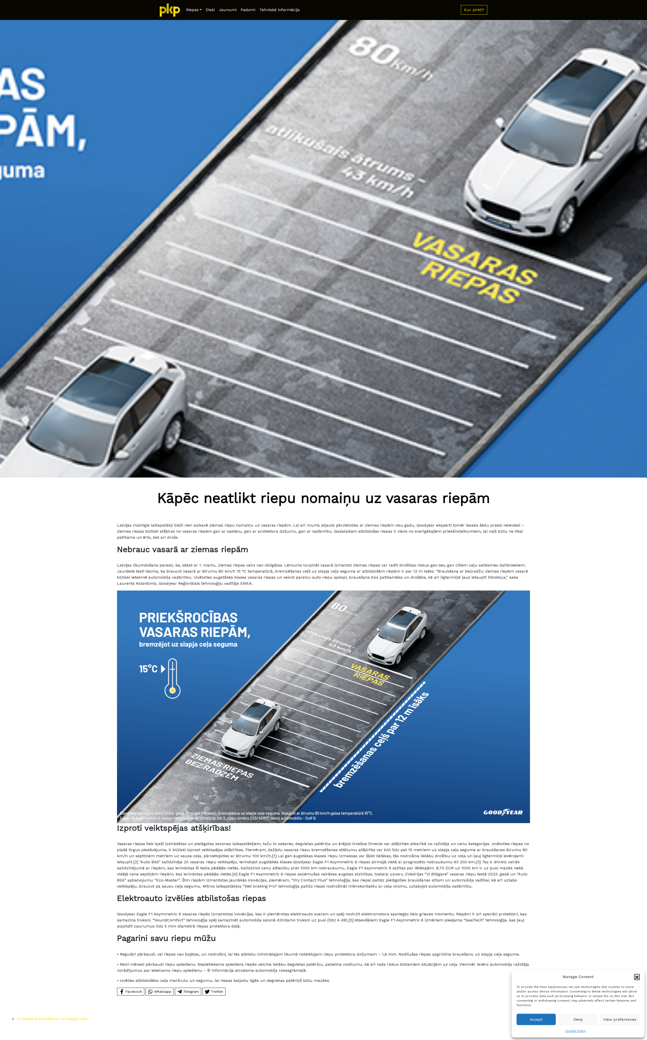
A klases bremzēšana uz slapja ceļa (52, 1018)
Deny (578, 1019)
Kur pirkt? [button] (474, 9)
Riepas (192, 9)
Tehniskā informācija (279, 9)
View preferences (619, 1019)
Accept (536, 1019)
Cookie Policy (575, 1031)
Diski (210, 9)
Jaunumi (228, 9)
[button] (636, 976)
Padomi (248, 9)
